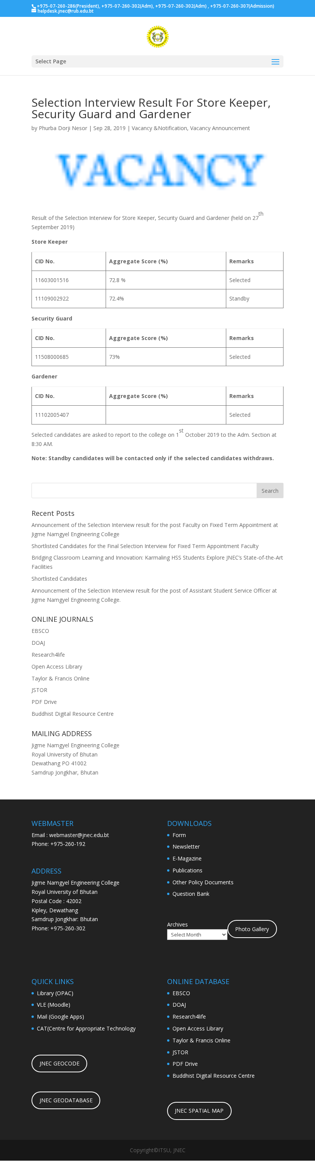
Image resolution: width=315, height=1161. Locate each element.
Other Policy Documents (203, 882)
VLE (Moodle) (53, 1004)
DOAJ (38, 642)
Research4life (48, 654)
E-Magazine (187, 858)
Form (179, 835)
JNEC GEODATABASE (66, 1100)
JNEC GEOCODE (60, 1063)
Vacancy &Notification (159, 128)
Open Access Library (57, 666)
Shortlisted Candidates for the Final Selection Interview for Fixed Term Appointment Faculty (145, 546)
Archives (177, 924)
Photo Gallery (252, 929)
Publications (187, 870)
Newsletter (186, 846)
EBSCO (40, 630)
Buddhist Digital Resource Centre (73, 713)
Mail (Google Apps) (60, 1016)
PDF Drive (44, 701)
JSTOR (39, 690)
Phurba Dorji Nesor (63, 128)
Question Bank (190, 893)
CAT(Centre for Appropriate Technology (86, 1028)
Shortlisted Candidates (59, 578)
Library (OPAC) (55, 993)
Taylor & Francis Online (61, 678)
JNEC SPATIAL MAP (199, 1110)
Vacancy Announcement (220, 128)
